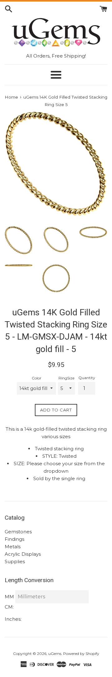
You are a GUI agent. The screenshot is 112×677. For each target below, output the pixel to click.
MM (9, 597)
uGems (54, 653)
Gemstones (18, 532)
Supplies (15, 561)
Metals (13, 546)
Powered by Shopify (81, 653)
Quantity (86, 377)
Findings (14, 539)
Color (36, 378)
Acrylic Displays (23, 554)
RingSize (66, 378)
